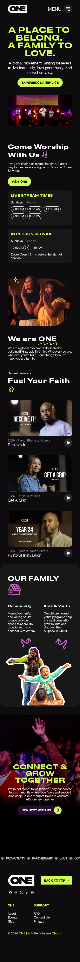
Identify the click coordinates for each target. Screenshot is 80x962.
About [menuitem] (12, 913)
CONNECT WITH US (36, 810)
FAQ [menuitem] (37, 913)
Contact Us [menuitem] (42, 917)
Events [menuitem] (12, 917)
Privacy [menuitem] (39, 921)
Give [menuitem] (11, 921)
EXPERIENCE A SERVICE (40, 82)
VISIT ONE (19, 181)
